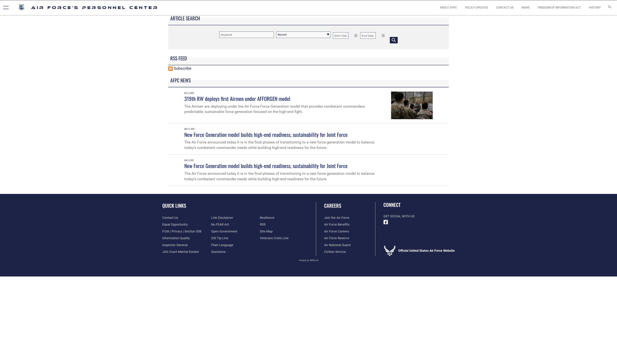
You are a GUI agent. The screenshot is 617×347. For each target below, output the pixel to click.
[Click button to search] (394, 40)
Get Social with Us (399, 216)
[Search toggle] (609, 7)
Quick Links (174, 205)
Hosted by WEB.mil (308, 260)
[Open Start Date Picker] (356, 35)
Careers (332, 205)
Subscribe (182, 68)
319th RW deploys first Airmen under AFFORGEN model (237, 98)
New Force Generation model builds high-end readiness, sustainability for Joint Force (266, 134)
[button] (5, 7)
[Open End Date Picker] (383, 35)
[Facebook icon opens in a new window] (385, 222)
